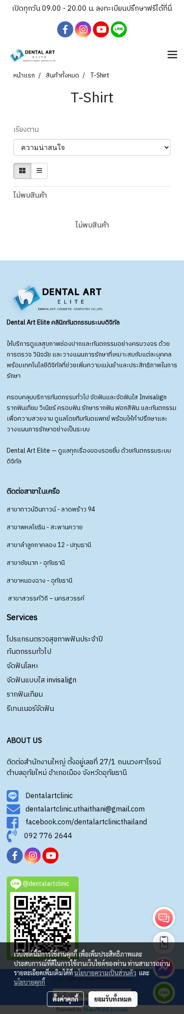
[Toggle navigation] (172, 55)
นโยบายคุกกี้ (29, 982)
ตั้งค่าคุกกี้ (65, 999)
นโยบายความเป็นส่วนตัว (105, 973)
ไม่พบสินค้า (30, 196)
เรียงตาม (28, 130)
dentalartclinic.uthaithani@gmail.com (82, 809)
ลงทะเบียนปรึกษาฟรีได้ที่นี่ (134, 9)
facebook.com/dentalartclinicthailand (82, 823)
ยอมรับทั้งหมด (113, 999)
